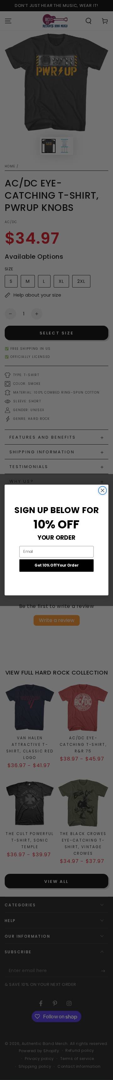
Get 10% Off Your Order (56, 565)
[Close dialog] (103, 491)
